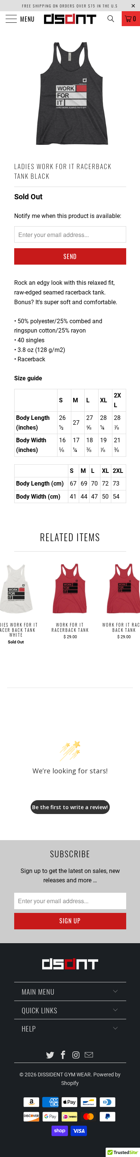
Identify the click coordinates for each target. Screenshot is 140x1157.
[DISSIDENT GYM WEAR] (70, 18)
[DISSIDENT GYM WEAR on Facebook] (63, 1056)
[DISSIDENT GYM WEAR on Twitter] (50, 1056)
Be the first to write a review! (70, 807)
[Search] (113, 18)
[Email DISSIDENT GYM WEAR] (89, 1056)
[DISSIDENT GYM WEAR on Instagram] (76, 1056)
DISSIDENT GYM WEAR (64, 1075)
